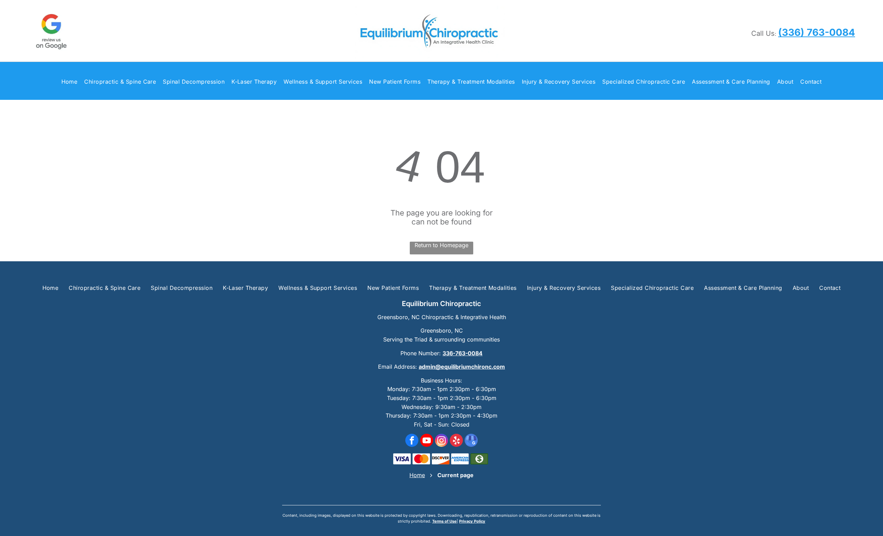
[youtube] (426, 441)
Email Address (396, 366)
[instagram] (441, 441)
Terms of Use (444, 521)
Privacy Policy (472, 521)
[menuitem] (69, 82)
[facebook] (411, 441)
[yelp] (456, 441)
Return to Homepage (441, 245)
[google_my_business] (471, 441)
